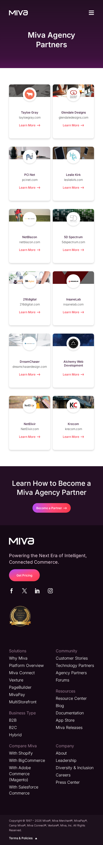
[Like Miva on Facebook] (11, 591)
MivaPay (17, 694)
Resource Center (71, 698)
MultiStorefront (22, 701)
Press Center (68, 782)
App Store (65, 720)
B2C (13, 727)
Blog (60, 705)
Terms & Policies (20, 838)
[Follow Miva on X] (24, 591)
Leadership (66, 760)
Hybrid (15, 734)
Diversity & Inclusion (75, 767)
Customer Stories (72, 658)
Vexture (16, 679)
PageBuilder (20, 687)
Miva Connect (22, 672)
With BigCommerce (27, 760)
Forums (62, 679)
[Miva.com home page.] (18, 12)
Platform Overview (26, 665)
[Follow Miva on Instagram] (50, 591)
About (61, 753)
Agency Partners (71, 672)
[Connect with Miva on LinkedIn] (37, 591)
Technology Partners (75, 665)
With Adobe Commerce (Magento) (20, 773)
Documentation (70, 712)
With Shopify (21, 753)
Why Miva (18, 658)
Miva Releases (69, 727)
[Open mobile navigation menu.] (91, 13)
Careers (63, 774)
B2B (12, 720)
